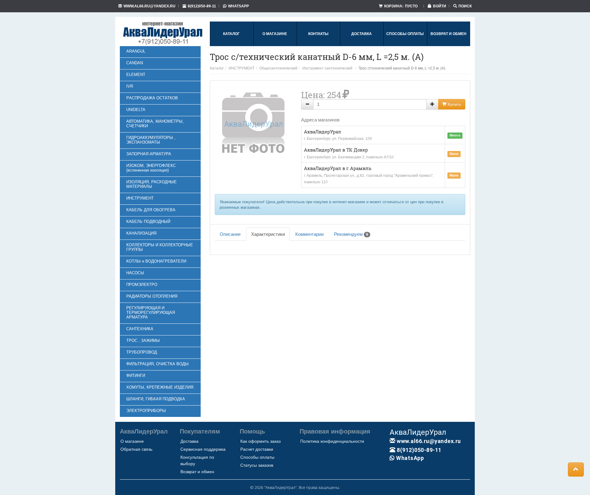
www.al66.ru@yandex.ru (149, 6)
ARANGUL (135, 51)
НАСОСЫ (135, 273)
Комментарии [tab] (309, 234)
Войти (439, 6)
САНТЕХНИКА (139, 329)
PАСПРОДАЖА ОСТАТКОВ (152, 98)
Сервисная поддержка (203, 449)
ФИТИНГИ (135, 375)
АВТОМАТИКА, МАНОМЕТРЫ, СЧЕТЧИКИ (155, 123)
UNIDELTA (135, 109)
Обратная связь (136, 449)
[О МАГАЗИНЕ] (274, 45)
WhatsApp (238, 6)
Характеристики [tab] (268, 234)
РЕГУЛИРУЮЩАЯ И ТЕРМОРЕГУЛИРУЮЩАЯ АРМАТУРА (150, 312)
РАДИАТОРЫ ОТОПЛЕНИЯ (151, 296)
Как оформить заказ (260, 441)
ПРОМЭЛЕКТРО (141, 284)
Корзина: (401, 6)
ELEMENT (135, 74)
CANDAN (134, 63)
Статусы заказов (256, 465)
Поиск (465, 6)
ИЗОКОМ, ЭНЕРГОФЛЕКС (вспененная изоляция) (151, 167)
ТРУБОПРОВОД (141, 352)
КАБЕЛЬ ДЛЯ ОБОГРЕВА (150, 210)
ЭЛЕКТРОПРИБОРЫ (146, 410)
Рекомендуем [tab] (351, 234)
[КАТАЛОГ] (231, 45)
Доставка (189, 441)
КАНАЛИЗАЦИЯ (141, 233)
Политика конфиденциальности (332, 441)
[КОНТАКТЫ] (318, 45)
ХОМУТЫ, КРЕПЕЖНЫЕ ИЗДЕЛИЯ (159, 387)
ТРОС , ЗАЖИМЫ (143, 340)
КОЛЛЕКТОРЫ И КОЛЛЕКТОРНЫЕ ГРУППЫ (159, 247)
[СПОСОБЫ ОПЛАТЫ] (405, 45)
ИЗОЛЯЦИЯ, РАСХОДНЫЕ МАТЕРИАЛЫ (151, 184)
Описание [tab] (230, 234)
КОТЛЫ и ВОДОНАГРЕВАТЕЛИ (156, 261)
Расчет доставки (256, 449)
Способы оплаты (257, 457)
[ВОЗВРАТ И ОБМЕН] (448, 45)
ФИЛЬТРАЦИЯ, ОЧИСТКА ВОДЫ (157, 364)
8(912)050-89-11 (202, 6)
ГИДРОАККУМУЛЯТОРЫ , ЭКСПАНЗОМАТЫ (150, 140)
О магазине (132, 441)
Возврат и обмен (197, 471)
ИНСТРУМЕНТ (140, 198)
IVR (129, 86)
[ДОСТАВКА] (361, 45)
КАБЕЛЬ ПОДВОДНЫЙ (148, 221)
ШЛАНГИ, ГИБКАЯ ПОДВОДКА (155, 399)
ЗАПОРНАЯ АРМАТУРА (148, 154)
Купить (453, 104)
